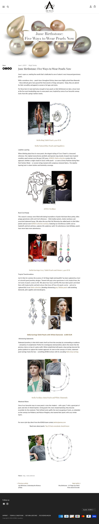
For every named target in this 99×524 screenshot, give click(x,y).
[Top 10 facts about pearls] (49, 447)
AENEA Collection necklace (40, 223)
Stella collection (36, 287)
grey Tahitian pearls (61, 287)
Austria (88, 510)
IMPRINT (5, 515)
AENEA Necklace (50, 209)
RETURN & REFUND (31, 515)
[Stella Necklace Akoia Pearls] (49, 375)
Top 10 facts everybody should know (57, 426)
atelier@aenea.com (60, 422)
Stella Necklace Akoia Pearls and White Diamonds (49, 398)
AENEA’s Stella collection (57, 158)
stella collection (30, 475)
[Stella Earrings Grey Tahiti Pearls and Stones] (49, 265)
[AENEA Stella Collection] (49, 118)
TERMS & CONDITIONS (16, 515)
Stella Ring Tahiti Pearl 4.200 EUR (49, 140)
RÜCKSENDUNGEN (45, 515)
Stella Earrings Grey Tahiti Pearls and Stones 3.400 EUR (49, 270)
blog (24, 475)
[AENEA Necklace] (49, 187)
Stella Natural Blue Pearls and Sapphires (49, 146)
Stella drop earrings (72, 352)
